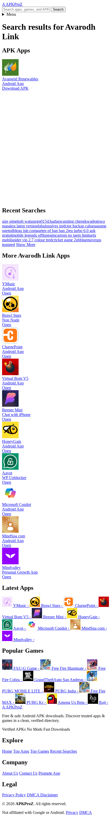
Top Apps (21, 751)
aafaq (55, 221)
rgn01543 (43, 221)
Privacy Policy (14, 795)
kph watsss (26, 221)
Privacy (72, 812)
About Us (10, 773)
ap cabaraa (89, 226)
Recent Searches (63, 751)
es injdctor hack (67, 226)
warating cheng (72, 221)
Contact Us (28, 773)
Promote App (49, 773)
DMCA (85, 812)
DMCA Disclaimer (42, 795)
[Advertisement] (55, 146)
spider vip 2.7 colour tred (31, 240)
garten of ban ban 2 (52, 230)
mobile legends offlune (31, 235)
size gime (9, 221)
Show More (25, 244)
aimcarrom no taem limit (69, 235)
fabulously (46, 226)
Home (7, 751)
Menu (11, 14)
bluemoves (89, 240)
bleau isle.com (24, 230)
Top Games (39, 751)
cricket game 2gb (66, 240)
